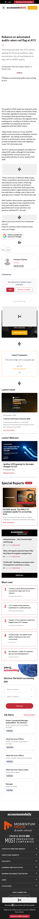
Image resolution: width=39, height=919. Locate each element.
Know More (19, 266)
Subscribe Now (19, 333)
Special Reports (16, 483)
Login (9, 2)
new (8, 250)
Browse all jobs (29, 715)
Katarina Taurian (24, 67)
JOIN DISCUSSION (19, 369)
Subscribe (32, 8)
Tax (3, 45)
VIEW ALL (20, 575)
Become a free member (24, 2)
